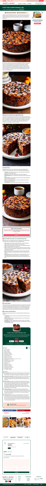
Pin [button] (17, 341)
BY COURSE (24, 3)
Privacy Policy (29, 484)
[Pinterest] (4, 1)
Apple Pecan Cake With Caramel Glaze (20, 437)
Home (3, 5)
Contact (41, 484)
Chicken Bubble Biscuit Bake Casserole (13, 437)
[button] (10, 13)
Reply (9, 448)
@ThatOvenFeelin (15, 405)
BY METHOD (29, 3)
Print (12, 341)
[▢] (3, 349)
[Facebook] (3, 1)
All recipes (20, 3)
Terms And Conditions (36, 484)
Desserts (6, 5)
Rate (22, 341)
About (25, 484)
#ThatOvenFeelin (23, 405)
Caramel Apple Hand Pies (27, 437)
